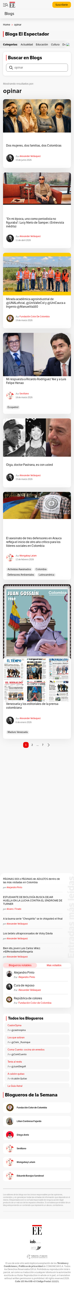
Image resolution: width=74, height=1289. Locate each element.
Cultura (55, 44)
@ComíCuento (19, 1054)
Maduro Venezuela (18, 732)
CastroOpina (14, 1025)
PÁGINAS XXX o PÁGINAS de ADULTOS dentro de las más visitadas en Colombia (31, 880)
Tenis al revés (15, 1061)
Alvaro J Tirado (14, 909)
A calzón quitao (16, 1073)
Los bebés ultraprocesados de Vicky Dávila (28, 933)
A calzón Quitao (19, 1078)
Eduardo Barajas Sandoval (30, 1175)
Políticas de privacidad (31, 1266)
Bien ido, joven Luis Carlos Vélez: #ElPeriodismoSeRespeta (21, 950)
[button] (69, 45)
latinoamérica (46, 574)
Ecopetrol (13, 407)
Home (6, 24)
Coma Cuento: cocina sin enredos (26, 1049)
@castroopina (18, 1030)
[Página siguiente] (48, 745)
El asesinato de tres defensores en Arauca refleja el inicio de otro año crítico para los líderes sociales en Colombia (33, 542)
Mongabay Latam (28, 555)
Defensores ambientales (21, 574)
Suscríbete (61, 4)
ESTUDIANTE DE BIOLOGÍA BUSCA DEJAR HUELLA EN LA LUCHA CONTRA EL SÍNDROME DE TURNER (32, 901)
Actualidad (27, 44)
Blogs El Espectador (27, 34)
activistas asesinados (19, 569)
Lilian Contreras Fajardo (29, 1121)
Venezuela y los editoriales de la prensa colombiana (32, 706)
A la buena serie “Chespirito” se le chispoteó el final (32, 918)
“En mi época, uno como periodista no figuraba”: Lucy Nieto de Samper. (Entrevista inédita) (35, 222)
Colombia (41, 569)
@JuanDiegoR (18, 1066)
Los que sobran (16, 1037)
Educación (42, 44)
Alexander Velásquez (30, 156)
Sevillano (24, 393)
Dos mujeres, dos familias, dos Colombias (33, 145)
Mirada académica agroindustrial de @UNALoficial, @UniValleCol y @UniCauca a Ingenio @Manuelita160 (35, 303)
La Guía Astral (15, 1086)
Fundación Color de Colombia (35, 316)
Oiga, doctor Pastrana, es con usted (29, 465)
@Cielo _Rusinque (20, 1042)
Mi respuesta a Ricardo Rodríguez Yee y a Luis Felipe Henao (36, 381)
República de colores (28, 998)
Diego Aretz (23, 1134)
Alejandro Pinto (14, 887)
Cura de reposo (24, 985)
